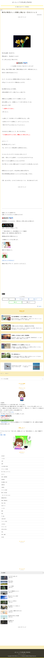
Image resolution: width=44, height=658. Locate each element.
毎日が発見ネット (5, 422)
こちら (12, 411)
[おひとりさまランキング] (19, 62)
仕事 (4, 293)
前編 (1, 434)
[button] (28, 302)
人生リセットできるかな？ (8, 260)
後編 (4, 434)
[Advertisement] (22, 26)
